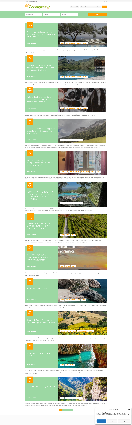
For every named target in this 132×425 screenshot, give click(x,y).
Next (69, 410)
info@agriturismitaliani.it (32, 1)
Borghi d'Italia (64, 171)
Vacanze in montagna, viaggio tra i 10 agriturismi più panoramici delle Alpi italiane (41, 131)
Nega (112, 421)
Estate (62, 43)
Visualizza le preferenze (123, 421)
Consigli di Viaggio (84, 6)
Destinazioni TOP (74, 6)
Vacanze (85, 43)
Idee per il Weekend (70, 43)
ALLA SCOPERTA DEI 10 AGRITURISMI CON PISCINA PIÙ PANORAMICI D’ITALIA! (40, 257)
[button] (129, 409)
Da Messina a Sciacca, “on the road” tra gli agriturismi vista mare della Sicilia (41, 34)
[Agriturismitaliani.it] (37, 7)
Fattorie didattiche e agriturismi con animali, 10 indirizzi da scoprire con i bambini (40, 99)
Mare (78, 299)
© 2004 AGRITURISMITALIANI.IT (31, 422)
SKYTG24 (79, 43)
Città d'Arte (73, 331)
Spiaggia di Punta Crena (37, 288)
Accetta (101, 421)
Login (105, 6)
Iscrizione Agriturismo (96, 6)
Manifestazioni (85, 171)
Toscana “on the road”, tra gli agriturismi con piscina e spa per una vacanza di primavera (40, 67)
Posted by (32, 43)
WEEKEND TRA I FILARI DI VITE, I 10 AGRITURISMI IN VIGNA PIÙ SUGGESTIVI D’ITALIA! (40, 226)
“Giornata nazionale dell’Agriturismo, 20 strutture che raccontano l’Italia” (40, 162)
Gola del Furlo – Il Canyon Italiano (41, 387)
